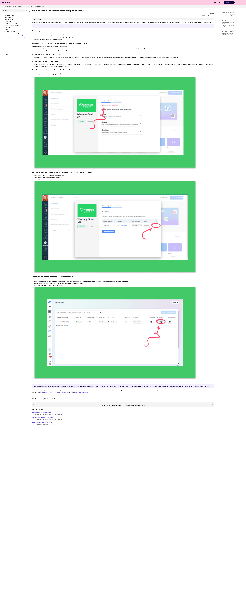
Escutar (212, 13)
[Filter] (27, 10)
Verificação (8, 27)
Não (55, 398)
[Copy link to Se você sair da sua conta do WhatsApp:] (63, 55)
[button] (13, 10)
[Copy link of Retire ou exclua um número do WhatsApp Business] (83, 11)
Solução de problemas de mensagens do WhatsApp (17, 37)
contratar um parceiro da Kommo (132, 390)
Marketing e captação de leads (10, 52)
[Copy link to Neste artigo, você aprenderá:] (56, 31)
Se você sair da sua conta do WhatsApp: (228, 19)
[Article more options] (213, 16)
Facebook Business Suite (44, 279)
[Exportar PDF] (211, 16)
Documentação (8, 6)
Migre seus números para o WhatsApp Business (43, 417)
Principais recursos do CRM (9, 15)
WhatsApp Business (28, 6)
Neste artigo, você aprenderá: (228, 12)
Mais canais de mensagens (10, 48)
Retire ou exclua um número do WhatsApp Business (17, 35)
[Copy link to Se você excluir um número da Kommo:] (61, 61)
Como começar (7, 13)
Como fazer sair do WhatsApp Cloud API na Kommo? (228, 26)
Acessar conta (229, 2)
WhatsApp (111, 390)
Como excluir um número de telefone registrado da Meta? (228, 34)
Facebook (7, 43)
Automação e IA (7, 50)
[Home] (6, 2)
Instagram (7, 41)
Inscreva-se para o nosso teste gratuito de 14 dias (54, 392)
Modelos (7, 29)
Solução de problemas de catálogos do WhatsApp (17, 39)
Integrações (6, 54)
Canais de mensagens (17, 6)
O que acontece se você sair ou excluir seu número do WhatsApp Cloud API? (228, 16)
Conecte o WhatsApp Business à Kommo (42, 412)
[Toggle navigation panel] (29, 11)
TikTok (6, 46)
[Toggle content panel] (216, 11)
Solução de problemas (39, 6)
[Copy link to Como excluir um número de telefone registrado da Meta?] (76, 277)
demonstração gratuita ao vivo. (82, 392)
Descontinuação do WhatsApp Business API (42, 422)
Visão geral (8, 21)
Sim (47, 398)
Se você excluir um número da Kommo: (228, 23)
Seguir (203, 15)
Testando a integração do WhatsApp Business (16, 33)
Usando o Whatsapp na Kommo (12, 25)
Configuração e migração (11, 23)
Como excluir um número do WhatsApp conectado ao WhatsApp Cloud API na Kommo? (228, 30)
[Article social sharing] (208, 16)
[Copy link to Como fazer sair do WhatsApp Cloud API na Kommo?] (72, 70)
